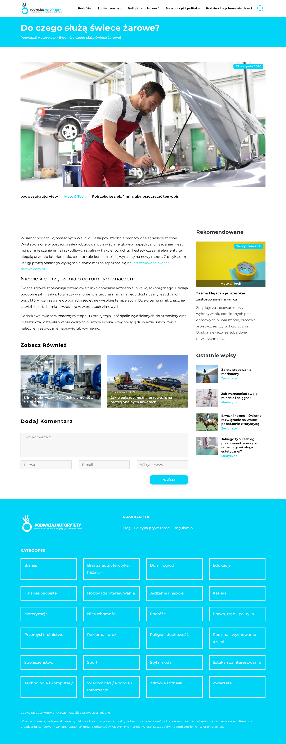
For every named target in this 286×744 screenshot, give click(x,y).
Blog (127, 528)
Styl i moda (161, 662)
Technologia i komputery (48, 683)
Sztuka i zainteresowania (237, 662)
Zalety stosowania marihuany (236, 372)
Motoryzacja (36, 614)
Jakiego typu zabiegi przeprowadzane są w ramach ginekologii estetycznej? (239, 445)
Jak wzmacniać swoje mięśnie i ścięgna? (239, 396)
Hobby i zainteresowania (111, 593)
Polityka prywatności (152, 528)
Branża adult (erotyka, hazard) (108, 569)
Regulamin (183, 528)
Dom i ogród (162, 565)
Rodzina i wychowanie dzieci (229, 8)
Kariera (220, 593)
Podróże (84, 8)
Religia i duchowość (143, 8)
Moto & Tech (75, 196)
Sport (92, 662)
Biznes (30, 565)
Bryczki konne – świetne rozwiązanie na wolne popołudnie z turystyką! (241, 420)
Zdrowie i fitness (166, 683)
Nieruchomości (101, 614)
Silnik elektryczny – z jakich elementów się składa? (59, 400)
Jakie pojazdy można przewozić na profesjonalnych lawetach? (141, 400)
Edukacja (222, 565)
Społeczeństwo (109, 8)
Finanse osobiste (40, 593)
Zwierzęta (222, 683)
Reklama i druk (102, 634)
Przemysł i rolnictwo (43, 634)
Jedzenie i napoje (167, 593)
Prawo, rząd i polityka (183, 8)
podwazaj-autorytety (39, 196)
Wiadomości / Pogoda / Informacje (109, 686)
